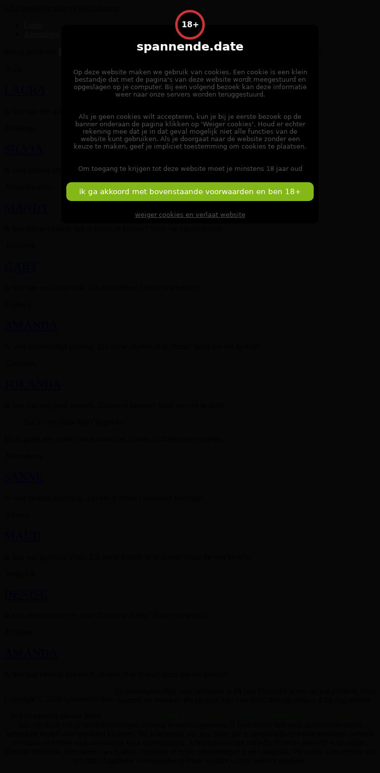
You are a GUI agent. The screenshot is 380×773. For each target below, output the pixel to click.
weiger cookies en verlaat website (190, 214)
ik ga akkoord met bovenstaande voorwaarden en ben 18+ (190, 191)
